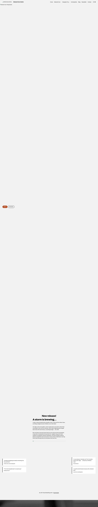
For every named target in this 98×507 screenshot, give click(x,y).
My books (11, 206)
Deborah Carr (57, 2)
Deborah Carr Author (18, 2)
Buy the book (56, 492)
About (5, 206)
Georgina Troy (65, 2)
